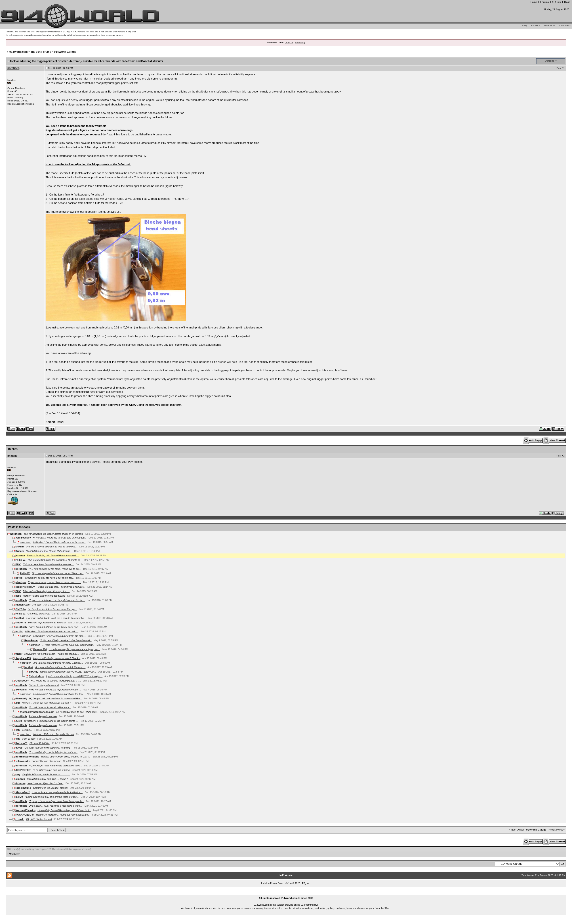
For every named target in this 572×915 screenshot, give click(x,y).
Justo (18, 720)
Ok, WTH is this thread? (39, 819)
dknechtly (21, 698)
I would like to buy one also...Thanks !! (47, 779)
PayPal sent (28, 738)
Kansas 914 (40, 649)
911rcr (18, 653)
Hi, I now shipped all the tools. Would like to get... (55, 569)
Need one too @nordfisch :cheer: (45, 783)
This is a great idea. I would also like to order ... (48, 564)
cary (17, 729)
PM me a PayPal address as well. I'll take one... (51, 546)
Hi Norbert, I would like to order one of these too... (59, 537)
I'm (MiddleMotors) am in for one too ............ (46, 774)
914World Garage (65, 51)
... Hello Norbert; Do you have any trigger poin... (74, 649)
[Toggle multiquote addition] (545, 428)
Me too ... (27, 729)
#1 (563, 68)
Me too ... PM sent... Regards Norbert (53, 734)
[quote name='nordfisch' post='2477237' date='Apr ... (68, 671)
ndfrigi (19, 577)
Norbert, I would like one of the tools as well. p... (47, 703)
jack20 (19, 796)
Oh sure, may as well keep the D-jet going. (48, 747)
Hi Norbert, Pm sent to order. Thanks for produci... (51, 653)
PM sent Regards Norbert (43, 716)
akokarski (21, 689)
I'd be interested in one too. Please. (51, 770)
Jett (17, 703)
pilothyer (20, 582)
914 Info (556, 2)
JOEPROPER (23, 770)
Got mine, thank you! (38, 613)
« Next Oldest (516, 829)
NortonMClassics (25, 810)
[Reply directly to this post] (558, 428)
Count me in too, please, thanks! (50, 788)
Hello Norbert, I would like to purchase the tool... (59, 694)
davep (19, 747)
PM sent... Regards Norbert (44, 685)
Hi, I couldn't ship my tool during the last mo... (53, 752)
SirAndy (33, 671)
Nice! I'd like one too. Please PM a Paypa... (49, 551)
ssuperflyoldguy (25, 586)
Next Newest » (557, 829)
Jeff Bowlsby (23, 537)
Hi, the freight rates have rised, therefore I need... (55, 765)
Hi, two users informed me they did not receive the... (57, 600)
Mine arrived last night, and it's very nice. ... (46, 591)
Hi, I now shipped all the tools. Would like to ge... (58, 573)
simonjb (20, 779)
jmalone (12, 455)
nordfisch (13, 68)
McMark (19, 546)
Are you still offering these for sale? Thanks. (56, 658)
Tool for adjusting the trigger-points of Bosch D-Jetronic (53, 533)
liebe (18, 595)
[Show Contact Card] (21, 428)
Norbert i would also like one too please (44, 595)
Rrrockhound (23, 788)
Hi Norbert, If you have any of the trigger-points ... (51, 720)
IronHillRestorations (27, 756)
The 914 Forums (41, 51)
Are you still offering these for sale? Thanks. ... (58, 662)
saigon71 (20, 622)
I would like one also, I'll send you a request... (61, 586)
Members (549, 25)
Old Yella (20, 609)
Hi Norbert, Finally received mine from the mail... (66, 640)
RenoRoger (31, 640)
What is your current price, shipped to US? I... (65, 756)
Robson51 (21, 743)
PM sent (36, 604)
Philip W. (20, 560)
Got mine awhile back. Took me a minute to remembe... (56, 618)
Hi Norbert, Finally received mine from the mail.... (59, 636)
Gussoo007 (22, 680)
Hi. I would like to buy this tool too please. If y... (56, 680)
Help (525, 25)
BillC (18, 564)
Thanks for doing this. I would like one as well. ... (53, 555)
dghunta (20, 783)
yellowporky (22, 761)
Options (549, 60)
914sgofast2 (22, 792)
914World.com (18, 51)
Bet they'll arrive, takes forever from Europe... (52, 609)
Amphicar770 (23, 658)
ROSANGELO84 (24, 814)
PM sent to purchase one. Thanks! (47, 622)
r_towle (19, 819)
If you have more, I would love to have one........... (54, 582)
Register (299, 42)
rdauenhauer (22, 604)
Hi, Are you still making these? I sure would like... (55, 698)
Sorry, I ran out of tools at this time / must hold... (54, 627)
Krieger (19, 551)
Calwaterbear (36, 676)
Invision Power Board (272, 883)
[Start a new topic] (554, 440)
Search (535, 25)
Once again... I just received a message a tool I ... (55, 805)
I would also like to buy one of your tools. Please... (52, 796)
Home (533, 2)
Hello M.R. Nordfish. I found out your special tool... (63, 814)
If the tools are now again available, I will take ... (57, 792)
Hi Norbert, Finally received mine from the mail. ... (51, 631)
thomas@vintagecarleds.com (37, 712)
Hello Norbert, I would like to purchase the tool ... (55, 689)
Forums (544, 2)
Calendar (565, 25)
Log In (289, 42)
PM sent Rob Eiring (39, 743)
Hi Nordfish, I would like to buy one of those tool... (64, 810)
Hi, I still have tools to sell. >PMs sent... (50, 707)
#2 (563, 455)
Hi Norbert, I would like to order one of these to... (59, 542)
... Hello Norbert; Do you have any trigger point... (68, 645)
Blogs (567, 2)
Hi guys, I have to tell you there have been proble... (56, 801)
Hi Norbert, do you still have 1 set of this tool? (49, 577)
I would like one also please (46, 761)
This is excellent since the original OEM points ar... (54, 560)
